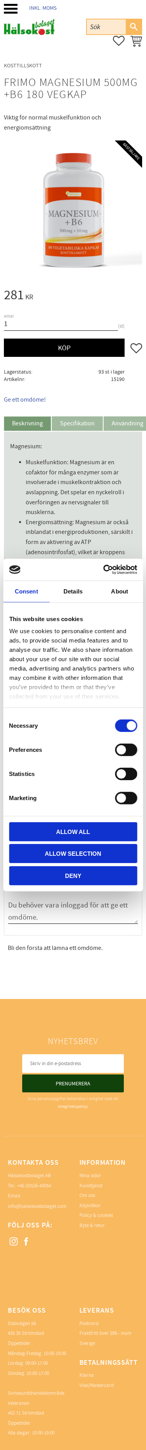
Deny (73, 875)
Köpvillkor (90, 1205)
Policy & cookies (96, 1215)
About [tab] (119, 591)
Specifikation (77, 423)
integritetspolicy (73, 1106)
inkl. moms (42, 8)
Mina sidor (90, 1176)
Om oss (87, 1195)
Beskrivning (27, 423)
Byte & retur (92, 1225)
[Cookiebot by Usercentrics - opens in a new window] (104, 570)
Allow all (73, 831)
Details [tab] (73, 591)
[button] (11, 9)
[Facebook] (26, 1242)
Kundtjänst (90, 1186)
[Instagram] (14, 1242)
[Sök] (133, 26)
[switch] (126, 749)
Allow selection (73, 853)
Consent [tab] (26, 591)
